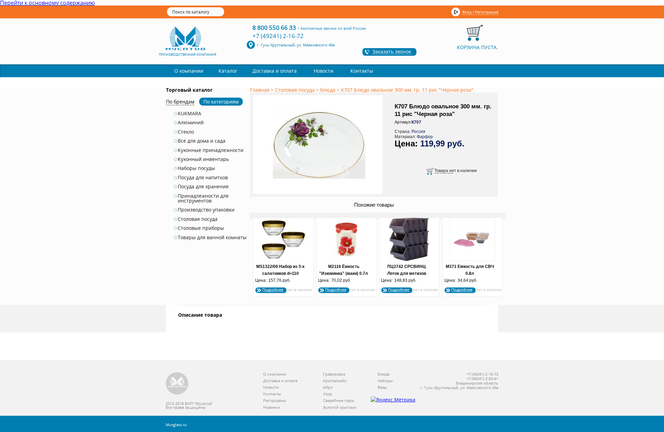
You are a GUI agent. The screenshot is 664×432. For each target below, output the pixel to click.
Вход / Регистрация (480, 12)
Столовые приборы (201, 228)
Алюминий (191, 122)
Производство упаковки (206, 209)
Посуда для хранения (203, 186)
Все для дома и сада (201, 140)
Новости (323, 71)
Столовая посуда (198, 219)
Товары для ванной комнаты (212, 237)
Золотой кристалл (339, 407)
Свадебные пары (338, 400)
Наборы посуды (196, 168)
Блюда (383, 374)
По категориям (221, 101)
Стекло (186, 131)
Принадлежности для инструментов (203, 199)
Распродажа (274, 400)
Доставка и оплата (274, 71)
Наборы (385, 381)
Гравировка (334, 374)
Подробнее (272, 289)
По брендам (180, 101)
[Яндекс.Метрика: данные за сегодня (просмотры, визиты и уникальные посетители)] (393, 399)
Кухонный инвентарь (203, 159)
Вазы (382, 387)
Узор (327, 394)
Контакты (361, 71)
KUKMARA (189, 113)
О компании (188, 71)
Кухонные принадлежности (210, 150)
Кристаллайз (334, 381)
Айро (328, 387)
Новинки (271, 407)
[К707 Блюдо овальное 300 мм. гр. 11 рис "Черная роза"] (319, 194)
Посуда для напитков (203, 177)
